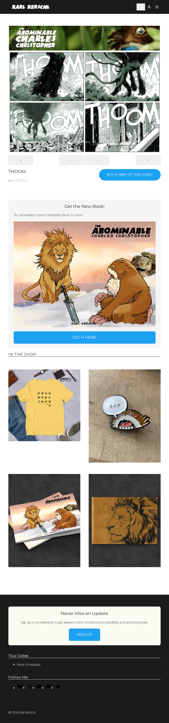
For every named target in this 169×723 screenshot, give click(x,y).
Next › (97, 160)
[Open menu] (140, 7)
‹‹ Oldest (20, 160)
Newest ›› (148, 160)
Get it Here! (84, 337)
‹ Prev (71, 160)
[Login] (149, 7)
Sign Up (84, 634)
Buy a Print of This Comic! (129, 175)
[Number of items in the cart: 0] (157, 7)
